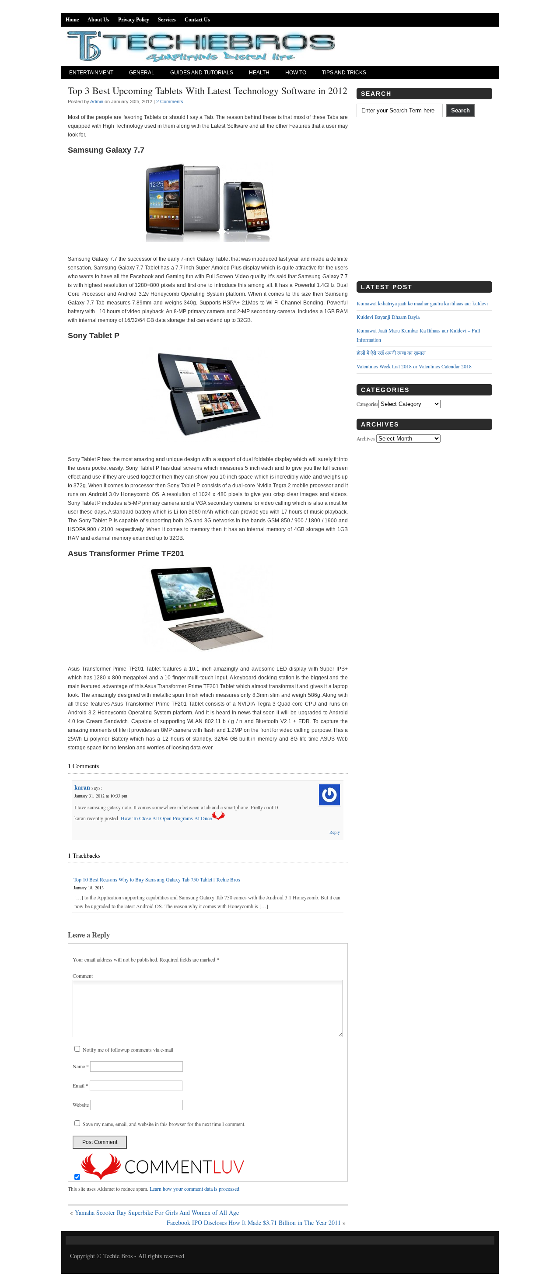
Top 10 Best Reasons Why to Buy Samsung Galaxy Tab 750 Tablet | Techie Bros (157, 879)
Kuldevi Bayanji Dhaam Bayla (388, 316)
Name (81, 1066)
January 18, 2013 (89, 888)
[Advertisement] (424, 202)
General (141, 73)
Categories (367, 404)
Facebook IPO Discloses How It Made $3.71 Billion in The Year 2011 (254, 1222)
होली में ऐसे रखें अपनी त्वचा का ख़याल (391, 352)
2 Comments (169, 101)
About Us (98, 20)
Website (81, 1104)
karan (82, 787)
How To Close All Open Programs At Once (166, 818)
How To (295, 73)
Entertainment (91, 73)
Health (259, 73)
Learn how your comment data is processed (194, 1188)
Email (80, 1085)
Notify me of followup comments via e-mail (128, 1049)
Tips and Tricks (344, 73)
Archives (366, 438)
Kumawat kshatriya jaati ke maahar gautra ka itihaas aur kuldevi (422, 303)
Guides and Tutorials (201, 73)
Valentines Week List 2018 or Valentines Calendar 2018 (414, 366)
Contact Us (197, 20)
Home (72, 20)
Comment (83, 975)
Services (167, 20)
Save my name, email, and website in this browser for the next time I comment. (164, 1123)
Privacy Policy (133, 20)
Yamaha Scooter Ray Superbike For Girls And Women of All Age (157, 1212)
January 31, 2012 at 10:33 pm (100, 796)
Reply (334, 832)
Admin (96, 101)
